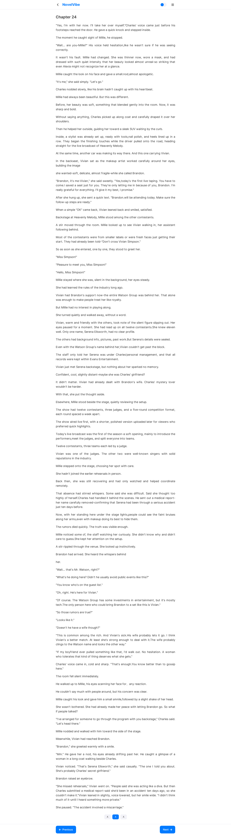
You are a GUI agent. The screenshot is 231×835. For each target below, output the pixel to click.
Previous (67, 829)
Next (166, 829)
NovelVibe (71, 5)
